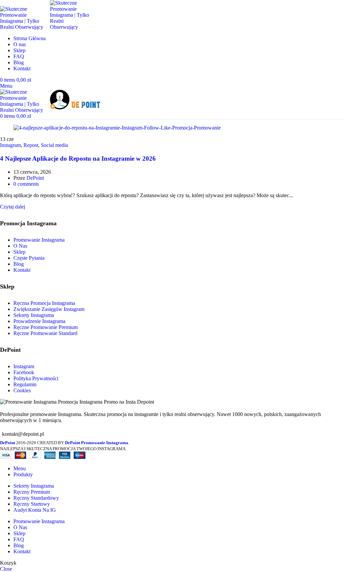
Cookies (22, 390)
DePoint (35, 178)
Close (6, 569)
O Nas (20, 246)
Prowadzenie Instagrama (39, 321)
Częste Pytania (29, 258)
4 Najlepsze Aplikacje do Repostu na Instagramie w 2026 (78, 158)
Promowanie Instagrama (39, 240)
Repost (30, 145)
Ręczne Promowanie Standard (45, 333)
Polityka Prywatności (35, 378)
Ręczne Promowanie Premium (45, 327)
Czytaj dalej (12, 207)
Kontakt (21, 270)
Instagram (10, 145)
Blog (18, 264)
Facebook (23, 372)
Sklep (19, 252)
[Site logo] (25, 27)
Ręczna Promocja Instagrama (44, 303)
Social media (54, 145)
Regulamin (25, 384)
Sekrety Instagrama (33, 315)
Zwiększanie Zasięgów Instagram (48, 309)
